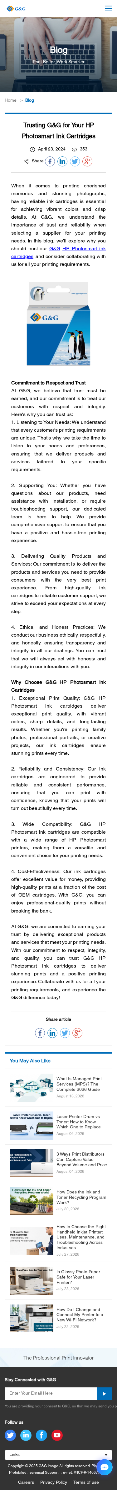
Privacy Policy (53, 1483)
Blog (29, 101)
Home (11, 101)
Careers (26, 1483)
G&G (54, 249)
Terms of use (86, 1483)
